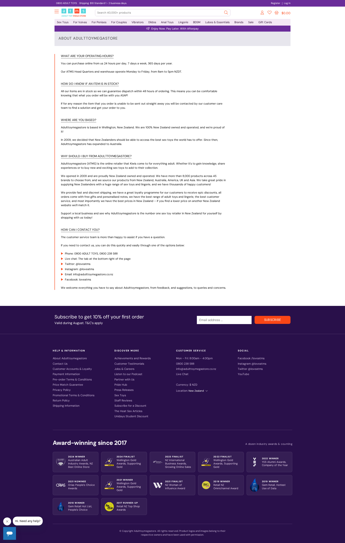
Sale (251, 22)
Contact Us (60, 363)
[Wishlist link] (270, 13)
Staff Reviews (123, 400)
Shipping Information (66, 405)
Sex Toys (62, 22)
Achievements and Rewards (132, 358)
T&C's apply (94, 323)
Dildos (152, 22)
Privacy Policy (62, 390)
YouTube (243, 374)
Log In (287, 3)
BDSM (196, 22)
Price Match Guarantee (68, 384)
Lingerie (183, 22)
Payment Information (66, 374)
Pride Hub (120, 384)
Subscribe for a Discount (130, 405)
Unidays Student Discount (131, 416)
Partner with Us (124, 379)
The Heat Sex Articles (128, 411)
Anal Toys (167, 22)
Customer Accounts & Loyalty (72, 369)
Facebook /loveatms (251, 358)
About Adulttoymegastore (70, 358)
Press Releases (124, 390)
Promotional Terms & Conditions (73, 395)
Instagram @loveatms (252, 363)
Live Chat (182, 374)
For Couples (119, 22)
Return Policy (61, 400)
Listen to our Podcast (128, 374)
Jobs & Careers (124, 369)
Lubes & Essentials (217, 22)
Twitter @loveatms (250, 369)
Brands (238, 22)
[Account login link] (263, 13)
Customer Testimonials (129, 363)
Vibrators (138, 22)
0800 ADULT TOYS (66, 3)
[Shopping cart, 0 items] (277, 13)
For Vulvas (80, 22)
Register (275, 3)
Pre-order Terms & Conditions (72, 379)
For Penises (99, 22)
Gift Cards (265, 22)
